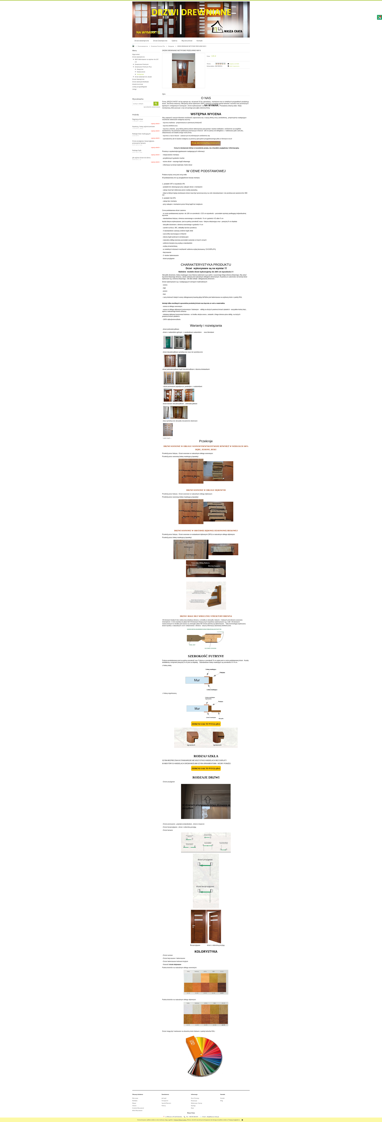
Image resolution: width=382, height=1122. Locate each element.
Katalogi (193, 1105)
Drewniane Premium (142, 64)
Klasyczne (140, 69)
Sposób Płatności (166, 1103)
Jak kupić (164, 1098)
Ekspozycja (194, 1101)
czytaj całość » (155, 123)
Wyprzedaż (136, 54)
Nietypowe (140, 74)
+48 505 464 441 (193, 1117)
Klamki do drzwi (137, 84)
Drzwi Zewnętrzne (138, 79)
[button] (233, 64)
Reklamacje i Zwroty (196, 1103)
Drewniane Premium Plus (143, 67)
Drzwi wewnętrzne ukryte (143, 77)
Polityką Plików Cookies (180, 1120)
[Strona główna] (191, 19)
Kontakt (222, 1098)
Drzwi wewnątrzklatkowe (140, 82)
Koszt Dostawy (195, 1098)
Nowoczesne (141, 72)
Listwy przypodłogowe (139, 87)
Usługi (134, 89)
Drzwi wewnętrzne (138, 57)
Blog (221, 1101)
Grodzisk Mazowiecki (138, 1108)
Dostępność (165, 1101)
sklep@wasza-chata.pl (213, 1117)
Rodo (192, 1108)
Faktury (164, 1105)
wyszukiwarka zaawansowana (152, 107)
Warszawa (135, 1098)
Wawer (134, 1103)
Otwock (134, 1105)
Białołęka (134, 1101)
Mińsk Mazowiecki (137, 1110)
